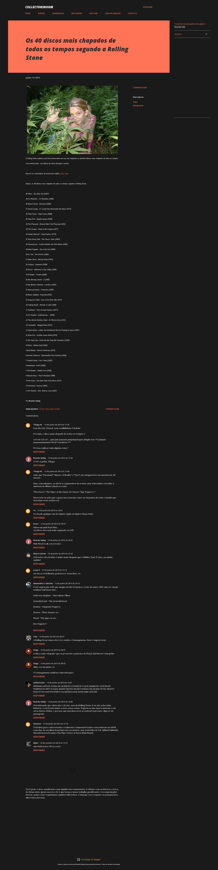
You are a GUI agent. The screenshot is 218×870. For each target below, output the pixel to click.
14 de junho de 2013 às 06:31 (52, 650)
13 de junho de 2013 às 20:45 (60, 540)
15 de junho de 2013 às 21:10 (55, 723)
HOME (28, 13)
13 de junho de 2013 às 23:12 (67, 583)
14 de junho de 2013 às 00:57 (51, 636)
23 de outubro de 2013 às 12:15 (53, 743)
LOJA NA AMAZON (112, 13)
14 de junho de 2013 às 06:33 (52, 663)
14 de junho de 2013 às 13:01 (59, 682)
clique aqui (64, 174)
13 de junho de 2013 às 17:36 (60, 458)
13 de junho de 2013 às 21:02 (60, 553)
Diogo (35, 650)
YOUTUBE (93, 13)
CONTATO (132, 13)
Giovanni (37, 723)
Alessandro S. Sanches (43, 583)
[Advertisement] (68, 819)
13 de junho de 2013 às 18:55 (49, 510)
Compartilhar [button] (140, 87)
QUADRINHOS (58, 13)
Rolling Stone (138, 105)
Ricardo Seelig (39, 458)
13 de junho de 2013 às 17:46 (56, 471)
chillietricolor (39, 682)
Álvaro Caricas (39, 553)
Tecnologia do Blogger (90, 859)
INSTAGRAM (76, 13)
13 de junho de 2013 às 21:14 (54, 570)
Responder (39, 451)
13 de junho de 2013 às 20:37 (53, 524)
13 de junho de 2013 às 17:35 (56, 424)
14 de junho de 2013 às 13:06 (60, 702)
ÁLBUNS (41, 13)
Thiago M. (37, 424)
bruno (36, 524)
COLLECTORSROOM (39, 7)
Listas (135, 102)
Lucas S (36, 570)
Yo (34, 510)
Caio (35, 636)
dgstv (35, 743)
